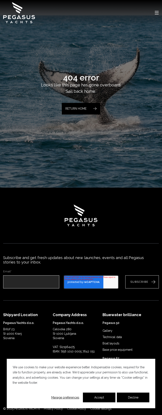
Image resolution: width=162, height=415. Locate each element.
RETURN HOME (75, 108)
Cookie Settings (101, 408)
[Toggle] (157, 13)
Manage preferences (65, 397)
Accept (99, 397)
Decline (133, 397)
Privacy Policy (53, 408)
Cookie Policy (76, 408)
